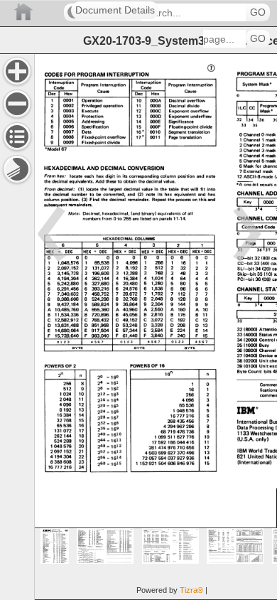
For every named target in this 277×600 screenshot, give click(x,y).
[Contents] (17, 136)
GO (258, 12)
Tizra (191, 590)
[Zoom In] (17, 71)
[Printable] (17, 169)
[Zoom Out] (17, 104)
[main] (155, 326)
